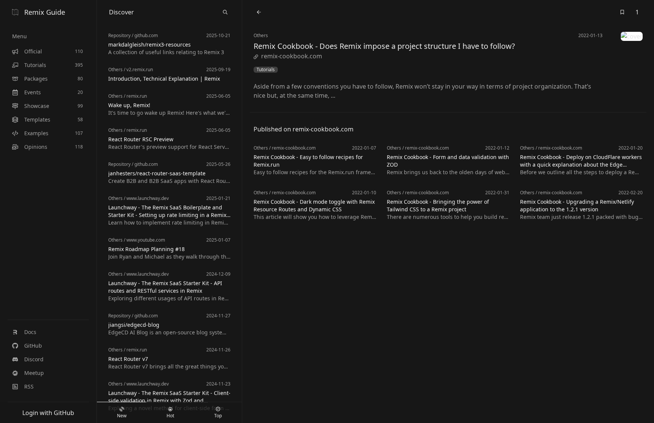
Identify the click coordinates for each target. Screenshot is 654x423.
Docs (30, 332)
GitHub (33, 345)
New (121, 415)
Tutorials (266, 70)
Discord (34, 359)
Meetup (34, 372)
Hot (170, 415)
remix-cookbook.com (291, 56)
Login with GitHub (48, 413)
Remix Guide (44, 12)
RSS (29, 386)
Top (218, 415)
